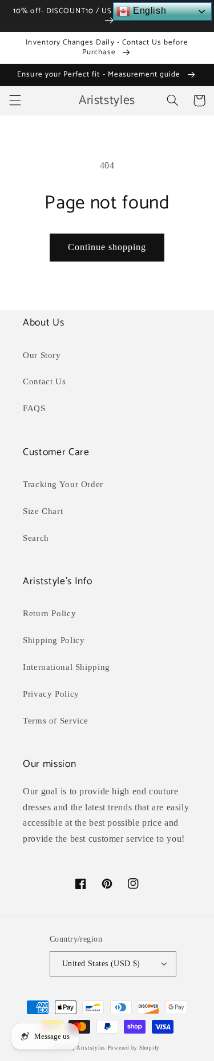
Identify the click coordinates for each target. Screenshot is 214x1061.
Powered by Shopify (134, 1048)
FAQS (34, 408)
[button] (15, 100)
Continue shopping (107, 247)
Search (36, 537)
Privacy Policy (51, 693)
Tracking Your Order (63, 484)
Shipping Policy (53, 640)
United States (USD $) (101, 963)
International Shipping (66, 667)
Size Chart (43, 511)
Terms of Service (55, 720)
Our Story (42, 355)
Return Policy (49, 613)
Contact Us (44, 381)
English (148, 10)
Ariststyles (91, 1048)
